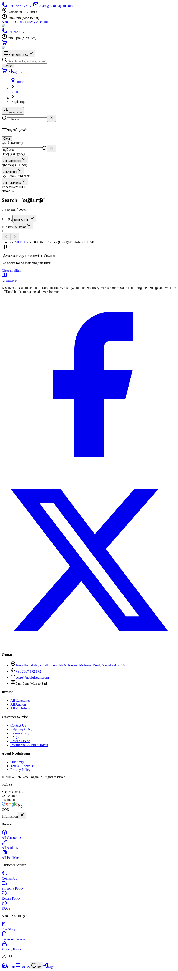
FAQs (14, 737)
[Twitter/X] (89, 646)
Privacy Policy (20, 770)
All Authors (18, 704)
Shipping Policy (21, 729)
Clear (6, 138)
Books (14, 92)
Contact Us (23, 22)
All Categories (20, 700)
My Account (39, 22)
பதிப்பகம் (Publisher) (16, 176)
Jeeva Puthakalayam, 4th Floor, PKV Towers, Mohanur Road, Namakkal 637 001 (72, 665)
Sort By (7, 219)
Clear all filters (12, 270)
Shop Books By (18, 54)
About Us (8, 22)
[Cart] (4, 44)
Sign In (17, 72)
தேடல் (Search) (12, 143)
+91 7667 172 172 (20, 6)
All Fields (21, 242)
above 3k (8, 191)
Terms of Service (22, 766)
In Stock (7, 227)
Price (5, 187)
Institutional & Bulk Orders (29, 745)
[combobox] (15, 159)
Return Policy (19, 733)
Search (7, 66)
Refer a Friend (20, 741)
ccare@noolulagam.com (56, 6)
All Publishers (20, 708)
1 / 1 (5, 231)
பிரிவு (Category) (13, 154)
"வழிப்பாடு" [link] (18, 102)
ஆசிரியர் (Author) (14, 165)
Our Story (17, 762)
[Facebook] (89, 470)
